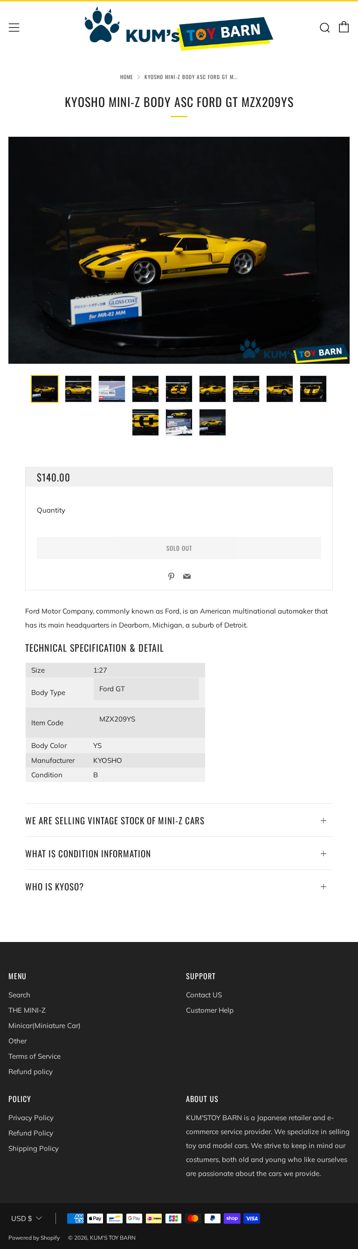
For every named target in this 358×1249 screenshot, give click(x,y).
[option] (179, 250)
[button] (45, 389)
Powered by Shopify (34, 1237)
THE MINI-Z (27, 1010)
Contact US (204, 994)
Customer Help (210, 1010)
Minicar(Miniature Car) (44, 1025)
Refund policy (30, 1071)
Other (17, 1040)
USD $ (21, 1218)
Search (19, 994)
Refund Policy (30, 1133)
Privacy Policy (31, 1117)
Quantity (51, 510)
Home (126, 76)
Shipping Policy (33, 1148)
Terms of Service (34, 1056)
